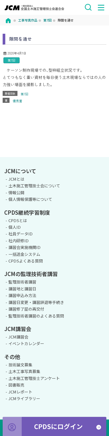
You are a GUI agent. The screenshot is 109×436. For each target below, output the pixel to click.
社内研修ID (18, 240)
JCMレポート (20, 392)
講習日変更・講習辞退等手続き (36, 302)
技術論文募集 (20, 364)
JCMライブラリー (24, 398)
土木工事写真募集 (24, 371)
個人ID (14, 227)
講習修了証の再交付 (26, 309)
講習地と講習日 (22, 288)
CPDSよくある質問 (25, 261)
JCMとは (16, 179)
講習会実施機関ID (24, 247)
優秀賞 (17, 101)
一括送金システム (24, 254)
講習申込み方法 (22, 295)
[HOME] (8, 20)
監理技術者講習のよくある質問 (36, 316)
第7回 (11, 60)
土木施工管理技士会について (34, 185)
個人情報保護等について (30, 199)
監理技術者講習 (22, 282)
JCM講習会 (18, 337)
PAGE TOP (102, 156)
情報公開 (16, 192)
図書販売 (16, 385)
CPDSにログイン (54, 426)
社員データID (20, 233)
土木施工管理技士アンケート (34, 378)
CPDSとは (17, 220)
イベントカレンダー (26, 343)
